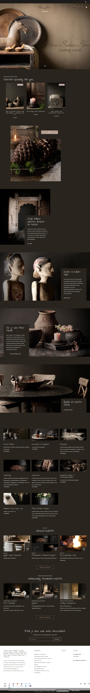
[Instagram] (85, 684)
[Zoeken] (82, 7)
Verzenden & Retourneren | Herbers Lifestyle (42, 663)
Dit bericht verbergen (62, 690)
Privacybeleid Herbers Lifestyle (41, 656)
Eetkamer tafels (68, 410)
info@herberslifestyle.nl (80, 660)
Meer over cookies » (76, 690)
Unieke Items (67, 298)
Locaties (63, 651)
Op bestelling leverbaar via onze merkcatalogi (41, 671)
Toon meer (6, 451)
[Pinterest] (89, 684)
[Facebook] (80, 684)
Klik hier (29, 243)
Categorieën (45, 11)
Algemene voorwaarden (39, 654)
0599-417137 (78, 654)
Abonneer (57, 639)
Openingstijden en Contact (40, 666)
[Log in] (78, 7)
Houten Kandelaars (15, 354)
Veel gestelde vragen (39, 668)
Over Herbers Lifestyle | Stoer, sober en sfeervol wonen (43, 659)
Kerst (49, 132)
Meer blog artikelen (45, 567)
